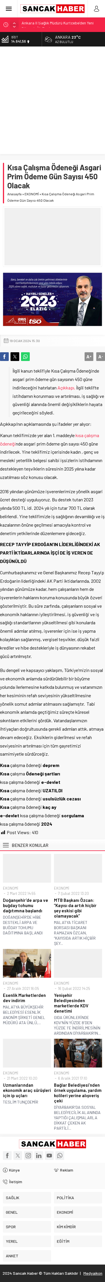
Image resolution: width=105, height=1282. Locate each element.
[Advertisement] (52, 101)
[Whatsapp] (59, 1155)
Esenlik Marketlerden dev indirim (24, 998)
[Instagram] (28, 1155)
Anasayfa (14, 194)
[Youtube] (49, 1155)
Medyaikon (92, 1273)
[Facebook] (7, 1155)
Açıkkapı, (66, 387)
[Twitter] (17, 1155)
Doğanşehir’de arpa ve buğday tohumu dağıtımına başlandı (25, 905)
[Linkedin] (38, 1155)
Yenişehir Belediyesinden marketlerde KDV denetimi (71, 1003)
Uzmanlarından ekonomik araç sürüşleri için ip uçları (27, 1090)
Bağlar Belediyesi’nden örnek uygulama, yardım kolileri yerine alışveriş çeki (78, 1092)
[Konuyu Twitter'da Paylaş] (14, 356)
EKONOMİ (31, 194)
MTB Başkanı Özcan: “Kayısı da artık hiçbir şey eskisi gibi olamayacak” (75, 907)
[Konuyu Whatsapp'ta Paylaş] (25, 356)
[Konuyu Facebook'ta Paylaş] (4, 356)
